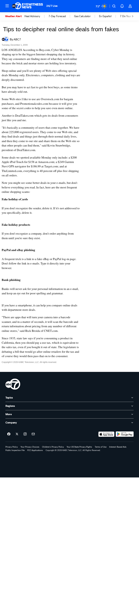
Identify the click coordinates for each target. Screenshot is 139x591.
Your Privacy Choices (30, 447)
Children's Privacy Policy (53, 447)
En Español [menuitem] (105, 16)
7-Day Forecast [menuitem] (57, 16)
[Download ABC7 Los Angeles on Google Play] (125, 434)
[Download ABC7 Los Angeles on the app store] (106, 434)
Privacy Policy (11, 447)
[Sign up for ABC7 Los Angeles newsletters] (33, 434)
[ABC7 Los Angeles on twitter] (17, 434)
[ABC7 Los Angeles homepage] (27, 6)
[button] (7, 5)
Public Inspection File (15, 450)
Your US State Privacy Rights (79, 447)
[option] (14, 16)
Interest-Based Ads (117, 447)
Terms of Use (100, 447)
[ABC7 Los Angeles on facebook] (8, 434)
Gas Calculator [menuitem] (82, 16)
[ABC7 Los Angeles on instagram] (25, 434)
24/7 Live (52, 6)
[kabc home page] (12, 384)
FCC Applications (35, 450)
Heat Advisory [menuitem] (32, 16)
